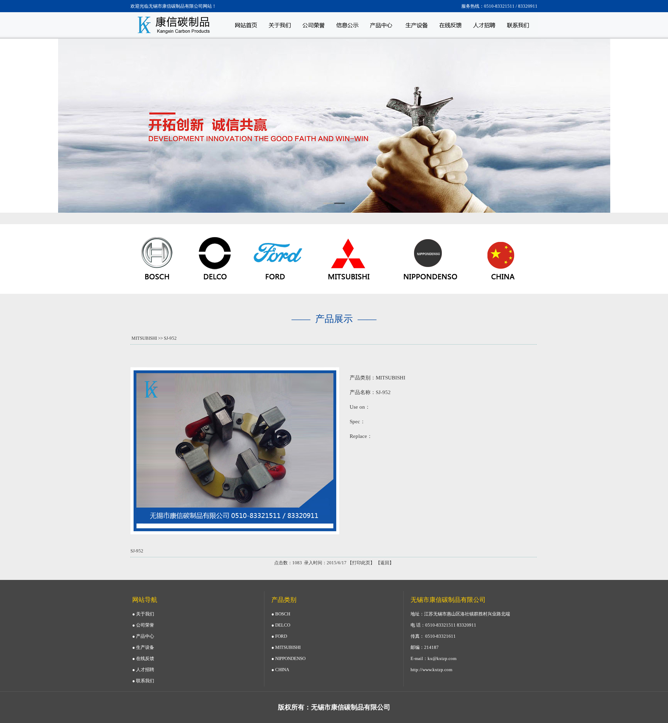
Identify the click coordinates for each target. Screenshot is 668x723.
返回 (384, 562)
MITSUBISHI (144, 338)
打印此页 (361, 562)
